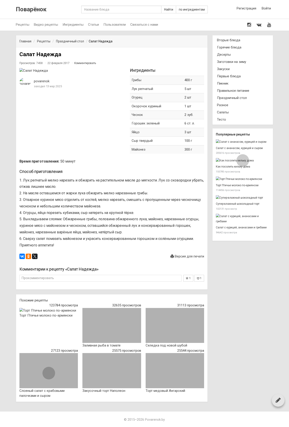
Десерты (224, 55)
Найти (168, 9)
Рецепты (22, 25)
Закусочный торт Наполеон (103, 391)
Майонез (138, 149)
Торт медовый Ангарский (165, 391)
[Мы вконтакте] (259, 24)
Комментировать (85, 63)
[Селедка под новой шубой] (175, 325)
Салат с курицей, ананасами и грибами (241, 227)
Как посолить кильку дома (233, 166)
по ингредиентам (192, 9)
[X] (34, 256)
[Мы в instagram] (249, 24)
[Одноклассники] (28, 256)
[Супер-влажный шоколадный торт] (243, 197)
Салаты (223, 112)
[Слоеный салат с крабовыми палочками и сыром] (48, 370)
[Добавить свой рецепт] (278, 400)
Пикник (222, 83)
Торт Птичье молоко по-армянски (45, 315)
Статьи (93, 25)
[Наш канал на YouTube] (269, 24)
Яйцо (136, 132)
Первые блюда (229, 76)
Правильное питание (233, 91)
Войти (266, 8)
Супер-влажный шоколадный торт (237, 203)
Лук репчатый (142, 89)
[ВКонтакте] (22, 256)
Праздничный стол (232, 98)
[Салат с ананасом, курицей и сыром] (243, 142)
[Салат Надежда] (72, 70)
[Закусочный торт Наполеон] (111, 370)
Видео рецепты (46, 25)
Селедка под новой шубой (166, 345)
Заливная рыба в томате (101, 345)
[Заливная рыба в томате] (111, 325)
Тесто (221, 119)
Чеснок (137, 115)
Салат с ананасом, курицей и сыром (239, 148)
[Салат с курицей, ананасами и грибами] (243, 219)
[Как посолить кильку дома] (243, 160)
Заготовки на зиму (231, 62)
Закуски (223, 69)
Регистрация (246, 8)
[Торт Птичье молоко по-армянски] (48, 310)
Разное (222, 105)
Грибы (136, 80)
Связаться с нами (144, 25)
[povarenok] (25, 82)
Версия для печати (189, 256)
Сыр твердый (142, 141)
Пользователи (114, 25)
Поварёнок (31, 9)
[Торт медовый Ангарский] (175, 370)
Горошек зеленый (146, 123)
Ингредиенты (73, 25)
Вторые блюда (228, 40)
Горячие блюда (229, 47)
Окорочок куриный (146, 106)
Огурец (137, 97)
